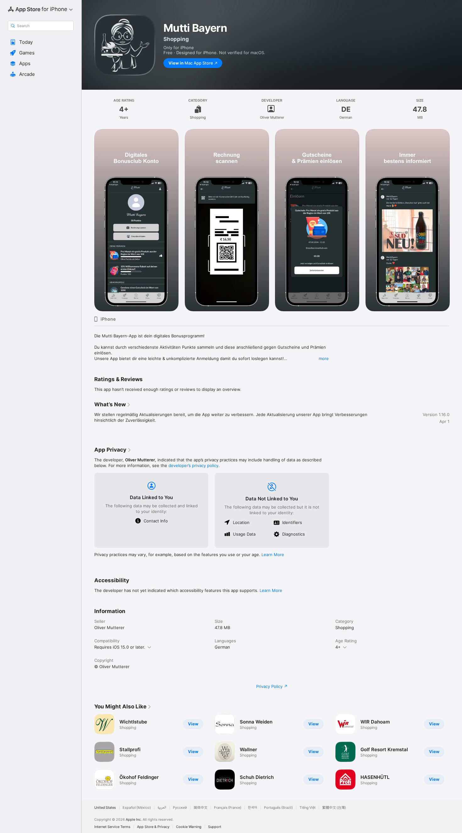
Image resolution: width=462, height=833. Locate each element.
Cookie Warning (188, 827)
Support (214, 827)
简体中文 (200, 807)
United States (105, 807)
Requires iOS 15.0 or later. (119, 647)
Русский (180, 807)
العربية (161, 807)
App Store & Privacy (153, 827)
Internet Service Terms (112, 827)
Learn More (272, 554)
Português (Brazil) (278, 807)
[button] (40, 42)
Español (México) (137, 807)
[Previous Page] (88, 752)
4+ (338, 647)
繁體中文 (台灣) (334, 807)
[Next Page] (455, 752)
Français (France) (227, 807)
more (324, 358)
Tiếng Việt (308, 807)
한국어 (252, 807)
